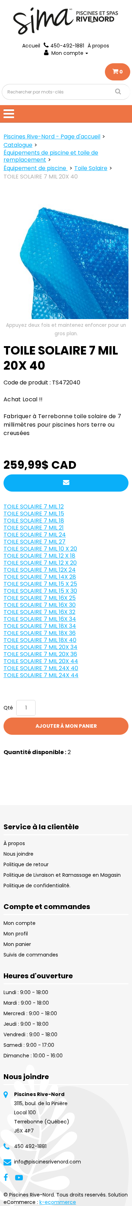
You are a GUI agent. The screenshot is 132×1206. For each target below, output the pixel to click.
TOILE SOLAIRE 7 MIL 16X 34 (40, 619)
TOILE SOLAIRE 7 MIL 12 (34, 506)
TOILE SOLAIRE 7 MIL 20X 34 (40, 647)
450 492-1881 (30, 1146)
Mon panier (17, 944)
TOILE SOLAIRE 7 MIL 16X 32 (39, 612)
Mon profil (16, 933)
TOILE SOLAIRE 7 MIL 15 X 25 (40, 584)
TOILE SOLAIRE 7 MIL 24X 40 (41, 668)
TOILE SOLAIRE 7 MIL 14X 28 (40, 577)
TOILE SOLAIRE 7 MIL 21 (34, 528)
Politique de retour (26, 864)
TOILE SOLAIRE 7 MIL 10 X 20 (40, 549)
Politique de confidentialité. (37, 885)
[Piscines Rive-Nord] (66, 21)
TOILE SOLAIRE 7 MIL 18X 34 (40, 626)
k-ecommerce (57, 1202)
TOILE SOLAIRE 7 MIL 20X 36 (40, 654)
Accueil (31, 45)
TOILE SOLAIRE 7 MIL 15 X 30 (40, 591)
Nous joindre (18, 853)
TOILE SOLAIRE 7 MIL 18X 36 (40, 633)
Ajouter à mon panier (66, 726)
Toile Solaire (90, 168)
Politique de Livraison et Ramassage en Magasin (62, 874)
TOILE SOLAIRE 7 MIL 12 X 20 (40, 563)
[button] (117, 71)
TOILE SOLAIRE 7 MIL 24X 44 (41, 675)
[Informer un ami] (66, 483)
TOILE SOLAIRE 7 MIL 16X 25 (40, 598)
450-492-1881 (67, 45)
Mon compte (67, 53)
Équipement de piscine (36, 168)
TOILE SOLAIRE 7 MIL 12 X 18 (39, 556)
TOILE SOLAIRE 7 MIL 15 (34, 514)
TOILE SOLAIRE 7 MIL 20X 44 (41, 661)
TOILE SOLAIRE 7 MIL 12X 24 (40, 570)
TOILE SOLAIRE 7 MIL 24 (35, 535)
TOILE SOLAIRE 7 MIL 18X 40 (40, 640)
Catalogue (18, 145)
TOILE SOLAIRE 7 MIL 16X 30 (40, 605)
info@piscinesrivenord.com (47, 1161)
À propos (98, 45)
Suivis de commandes (31, 954)
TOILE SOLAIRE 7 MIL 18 (34, 521)
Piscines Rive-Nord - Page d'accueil (52, 136)
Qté (8, 707)
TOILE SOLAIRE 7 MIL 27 (34, 542)
